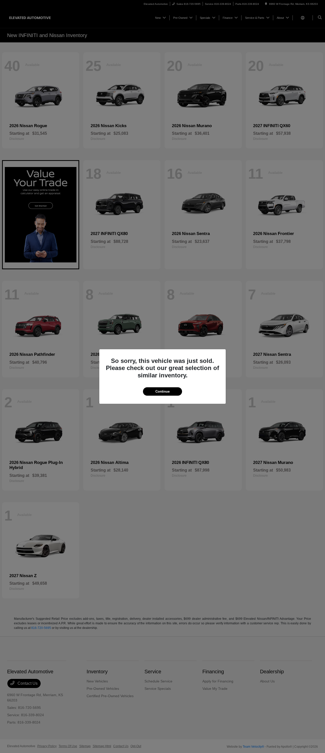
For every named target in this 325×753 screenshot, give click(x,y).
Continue (162, 391)
